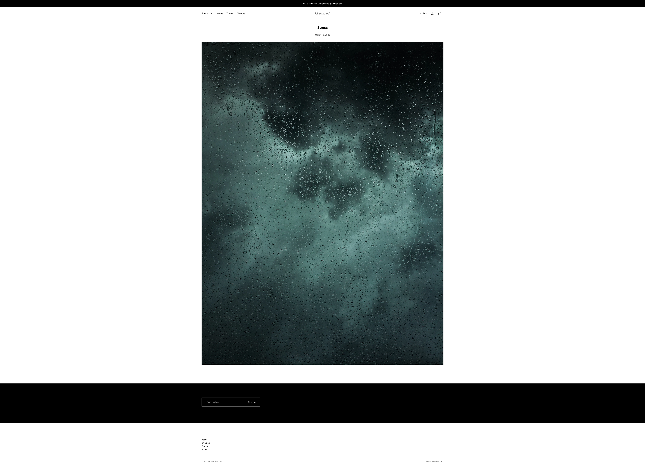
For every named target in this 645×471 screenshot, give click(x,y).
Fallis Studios (215, 461)
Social (204, 449)
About (204, 439)
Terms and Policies (434, 461)
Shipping (206, 443)
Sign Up (251, 402)
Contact (205, 446)
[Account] (432, 13)
